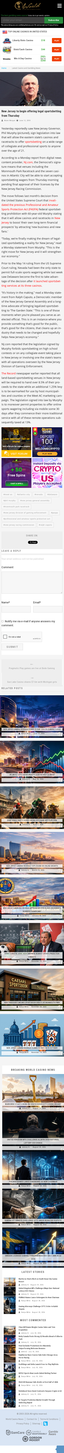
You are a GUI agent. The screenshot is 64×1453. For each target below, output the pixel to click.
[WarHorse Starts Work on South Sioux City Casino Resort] (33, 1074)
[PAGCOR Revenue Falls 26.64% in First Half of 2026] (10, 1385)
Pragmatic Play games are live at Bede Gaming (32, 668)
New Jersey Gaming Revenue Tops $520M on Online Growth (32, 866)
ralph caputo (46, 525)
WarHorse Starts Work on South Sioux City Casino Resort (33, 1104)
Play (56, 40)
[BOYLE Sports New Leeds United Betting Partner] (10, 1376)
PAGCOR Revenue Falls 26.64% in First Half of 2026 (38, 1382)
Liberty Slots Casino (23, 40)
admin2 (24, 1352)
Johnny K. (26, 779)
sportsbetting (33, 141)
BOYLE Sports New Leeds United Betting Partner (38, 1373)
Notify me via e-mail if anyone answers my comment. (28, 623)
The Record (8, 373)
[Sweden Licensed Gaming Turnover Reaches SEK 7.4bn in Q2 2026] (33, 1229)
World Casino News (15, 1419)
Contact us (32, 1419)
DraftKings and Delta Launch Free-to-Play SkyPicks (38, 1364)
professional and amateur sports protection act (27, 519)
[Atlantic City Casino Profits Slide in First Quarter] (32, 740)
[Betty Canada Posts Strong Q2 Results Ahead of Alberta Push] (10, 1339)
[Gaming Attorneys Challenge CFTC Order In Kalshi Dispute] (33, 1190)
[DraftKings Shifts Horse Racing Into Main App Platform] (32, 786)
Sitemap (36, 1423)
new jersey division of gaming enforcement (25, 513)
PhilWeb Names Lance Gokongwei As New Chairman (33, 1181)
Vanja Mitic (26, 734)
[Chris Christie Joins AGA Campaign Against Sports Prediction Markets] (32, 923)
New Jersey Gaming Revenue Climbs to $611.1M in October (32, 1048)
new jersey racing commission (19, 525)
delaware (53, 494)
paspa (55, 513)
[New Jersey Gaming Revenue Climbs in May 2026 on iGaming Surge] (32, 695)
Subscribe (53, 20)
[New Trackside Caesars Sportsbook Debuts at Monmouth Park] (32, 968)
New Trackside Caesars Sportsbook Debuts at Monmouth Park (32, 1002)
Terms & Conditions (49, 1419)
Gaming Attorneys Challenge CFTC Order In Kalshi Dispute (33, 1220)
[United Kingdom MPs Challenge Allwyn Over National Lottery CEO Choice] (33, 1112)
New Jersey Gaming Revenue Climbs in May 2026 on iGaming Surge (32, 729)
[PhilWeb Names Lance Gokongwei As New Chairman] (33, 1151)
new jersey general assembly (35, 501)
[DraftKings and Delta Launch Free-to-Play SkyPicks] (10, 1367)
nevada (39, 494)
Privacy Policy (22, 1423)
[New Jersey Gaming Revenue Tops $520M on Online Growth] (32, 832)
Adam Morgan (9, 120)
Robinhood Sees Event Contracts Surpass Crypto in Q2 (40, 1391)
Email (37, 602)
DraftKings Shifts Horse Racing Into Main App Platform (32, 820)
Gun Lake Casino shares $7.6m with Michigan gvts (32, 682)
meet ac (9, 494)
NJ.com (28, 162)
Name (5, 602)
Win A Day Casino (23, 58)
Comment (7, 567)
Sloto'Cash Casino (23, 49)
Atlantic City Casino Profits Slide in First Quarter (32, 775)
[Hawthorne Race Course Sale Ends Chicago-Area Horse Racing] (10, 1358)
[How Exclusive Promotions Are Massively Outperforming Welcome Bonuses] (10, 1348)
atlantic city (24, 494)
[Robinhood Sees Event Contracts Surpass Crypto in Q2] (10, 1394)
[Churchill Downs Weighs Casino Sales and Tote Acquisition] (10, 1330)
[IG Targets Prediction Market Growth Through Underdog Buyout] (10, 1403)
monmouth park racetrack (17, 507)
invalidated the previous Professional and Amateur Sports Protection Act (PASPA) (29, 205)
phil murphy (10, 501)
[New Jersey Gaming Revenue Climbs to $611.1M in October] (32, 1014)
